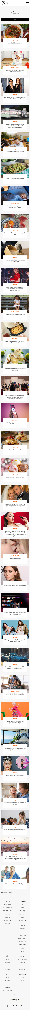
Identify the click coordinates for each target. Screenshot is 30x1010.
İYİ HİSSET (7, 956)
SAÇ (22, 904)
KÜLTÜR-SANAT (7, 990)
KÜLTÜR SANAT (22, 959)
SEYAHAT (22, 929)
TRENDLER (7, 914)
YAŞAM (22, 925)
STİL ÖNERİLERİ (7, 907)
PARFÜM (22, 917)
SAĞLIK (8, 959)
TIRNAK (22, 907)
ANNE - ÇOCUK (22, 938)
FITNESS (7, 966)
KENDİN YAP (7, 920)
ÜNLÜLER (7, 917)
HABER (22, 948)
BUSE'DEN (22, 974)
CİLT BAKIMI (22, 914)
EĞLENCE (22, 956)
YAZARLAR (22, 981)
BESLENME (7, 963)
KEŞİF (22, 951)
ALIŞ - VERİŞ (7, 904)
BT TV (7, 974)
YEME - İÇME (22, 935)
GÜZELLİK (23, 901)
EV (22, 932)
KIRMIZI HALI (22, 969)
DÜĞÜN (7, 923)
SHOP (22, 977)
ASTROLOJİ (7, 969)
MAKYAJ (22, 911)
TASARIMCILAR (7, 911)
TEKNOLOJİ (23, 945)
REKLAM (22, 984)
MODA (8, 901)
